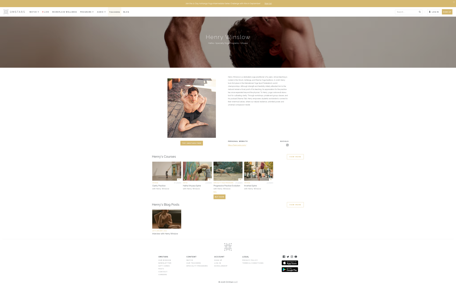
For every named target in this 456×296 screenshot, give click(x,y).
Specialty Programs (197, 266)
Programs (86, 12)
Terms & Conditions (253, 263)
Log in (217, 263)
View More (295, 157)
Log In (435, 12)
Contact (163, 272)
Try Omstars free (191, 143)
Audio (100, 12)
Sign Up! (268, 3)
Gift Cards (164, 266)
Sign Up (447, 12)
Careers (162, 274)
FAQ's (161, 269)
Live (46, 12)
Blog (126, 12)
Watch (33, 12)
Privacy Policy (250, 260)
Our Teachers (193, 263)
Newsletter (164, 263)
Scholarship (221, 266)
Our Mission (164, 260)
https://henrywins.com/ (237, 145)
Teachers (114, 12)
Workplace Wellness (64, 12)
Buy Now (219, 197)
